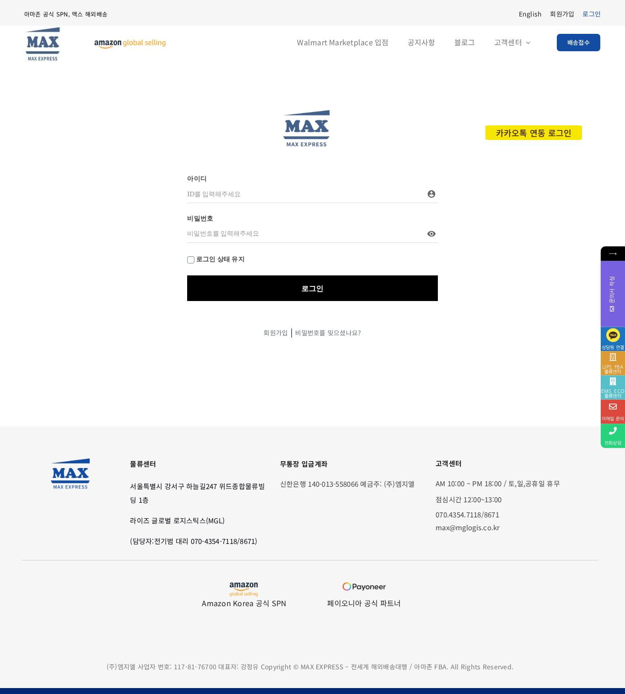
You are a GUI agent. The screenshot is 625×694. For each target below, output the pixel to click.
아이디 (197, 178)
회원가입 (276, 332)
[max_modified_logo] (306, 112)
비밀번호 (200, 218)
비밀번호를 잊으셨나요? (328, 332)
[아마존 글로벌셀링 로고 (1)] (130, 43)
